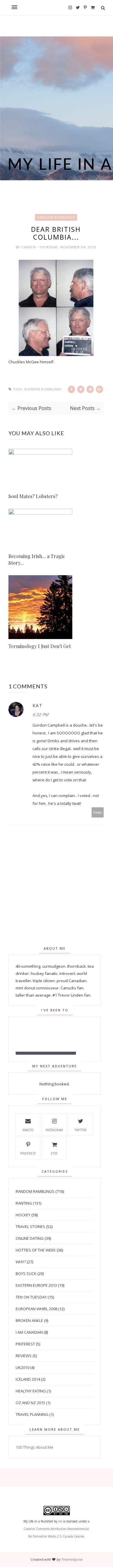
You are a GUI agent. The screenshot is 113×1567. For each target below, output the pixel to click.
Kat (37, 705)
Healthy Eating (31, 1391)
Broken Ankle (29, 1320)
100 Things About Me (34, 1447)
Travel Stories (30, 1226)
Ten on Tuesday (31, 1297)
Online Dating (30, 1238)
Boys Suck (26, 1273)
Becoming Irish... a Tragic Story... (36, 559)
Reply (97, 812)
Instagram (54, 1130)
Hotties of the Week (36, 1250)
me (60, 1521)
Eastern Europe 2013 (36, 1285)
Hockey (23, 1215)
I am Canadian (29, 1332)
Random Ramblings (56, 217)
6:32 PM (41, 714)
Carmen (29, 247)
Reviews (24, 1355)
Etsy (54, 1153)
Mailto (28, 1130)
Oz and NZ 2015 (30, 1402)
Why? (21, 1261)
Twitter (80, 1130)
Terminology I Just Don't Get (39, 646)
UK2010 (22, 1367)
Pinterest (28, 1153)
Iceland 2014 (28, 1379)
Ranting (24, 1203)
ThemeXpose (72, 1559)
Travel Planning (32, 1414)
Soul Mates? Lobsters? (33, 496)
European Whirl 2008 (36, 1308)
